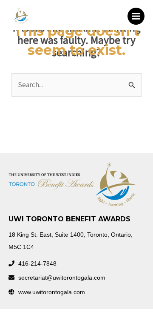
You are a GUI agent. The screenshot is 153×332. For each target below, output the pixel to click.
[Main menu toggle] (136, 16)
